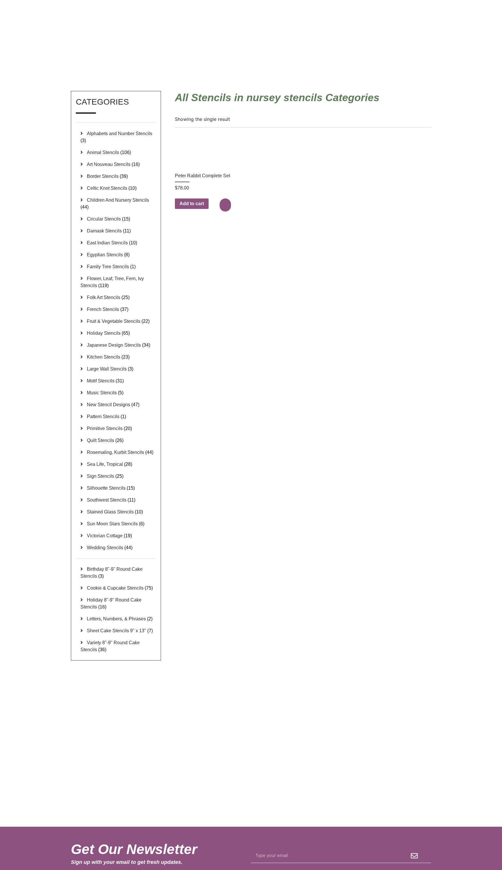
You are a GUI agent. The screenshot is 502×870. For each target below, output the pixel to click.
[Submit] (414, 856)
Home (350, 63)
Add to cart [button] (192, 203)
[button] (226, 205)
